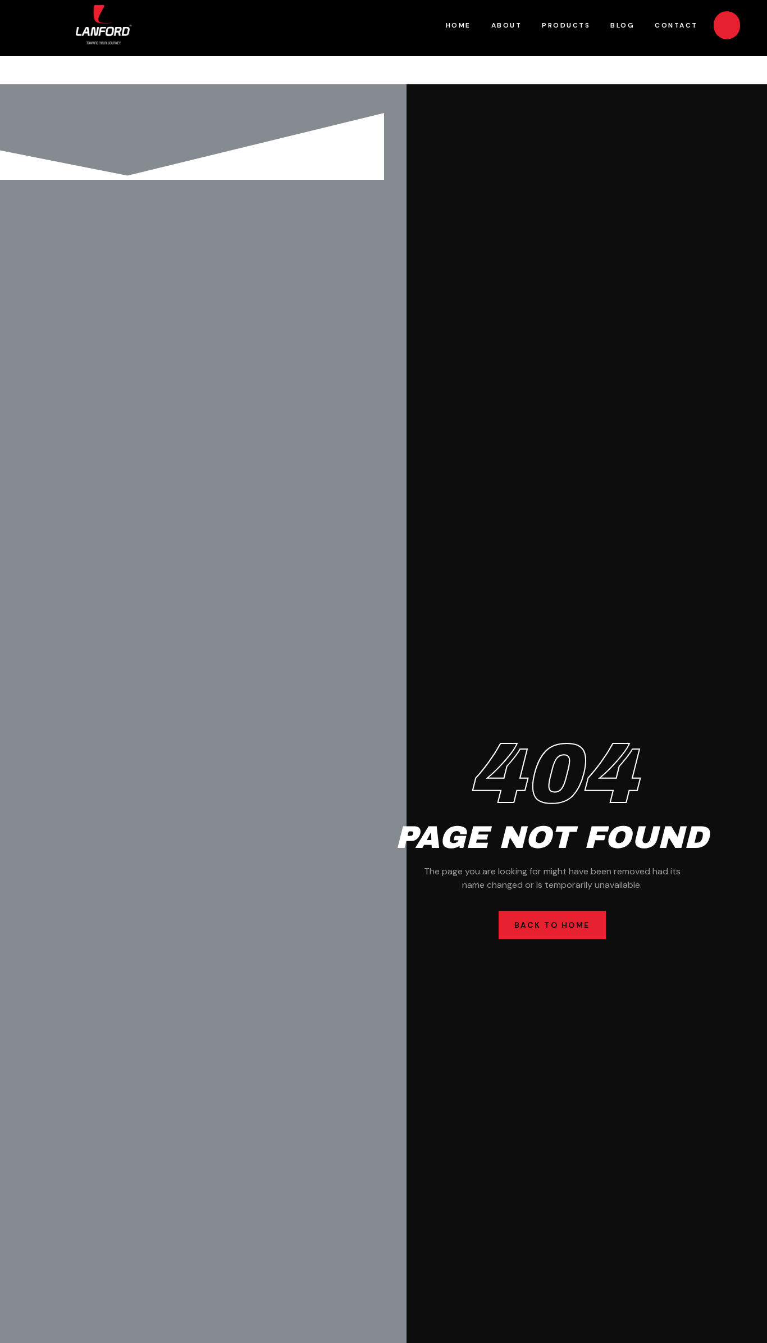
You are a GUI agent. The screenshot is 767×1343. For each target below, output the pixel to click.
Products (566, 25)
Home (458, 25)
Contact (676, 25)
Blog (622, 25)
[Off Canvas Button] (727, 25)
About (506, 25)
